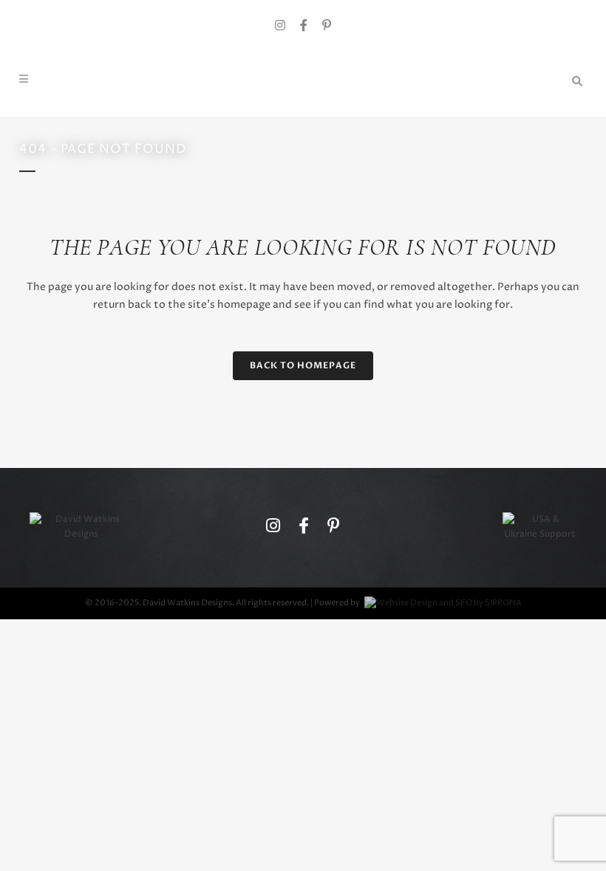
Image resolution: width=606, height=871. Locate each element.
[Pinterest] (326, 26)
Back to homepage (303, 365)
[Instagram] (280, 26)
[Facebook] (303, 26)
